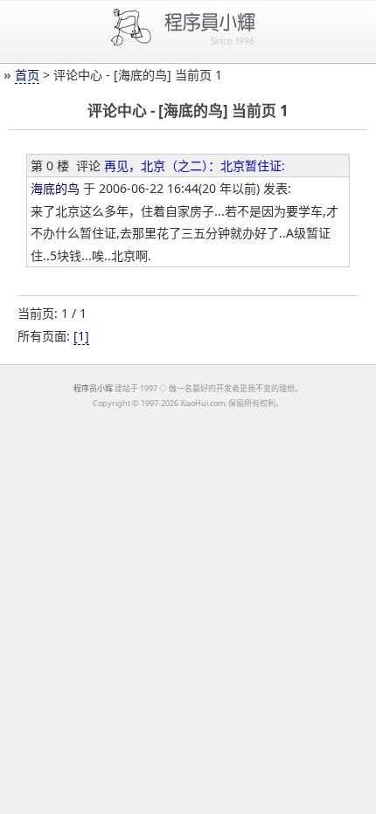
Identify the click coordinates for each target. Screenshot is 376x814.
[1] (81, 336)
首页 (27, 74)
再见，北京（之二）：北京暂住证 (193, 165)
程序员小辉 (93, 388)
